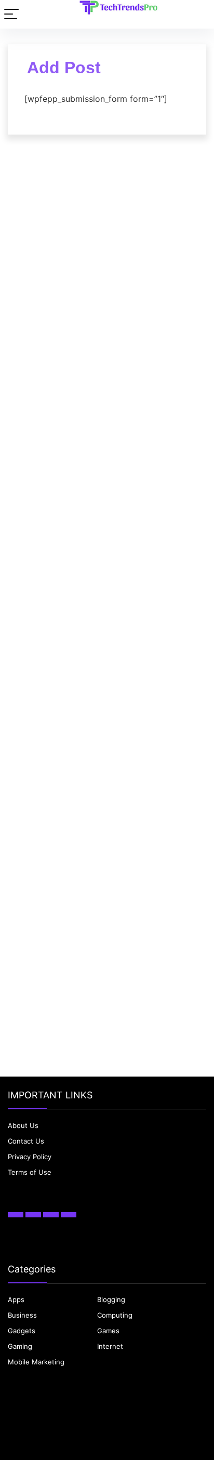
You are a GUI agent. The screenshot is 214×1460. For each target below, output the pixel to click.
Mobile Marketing (36, 1362)
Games (108, 1330)
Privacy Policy (29, 1156)
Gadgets (21, 1330)
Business (22, 1315)
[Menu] (11, 14)
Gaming (20, 1346)
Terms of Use (29, 1172)
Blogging (111, 1299)
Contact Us (26, 1141)
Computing (114, 1315)
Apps (16, 1299)
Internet (110, 1346)
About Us (23, 1125)
